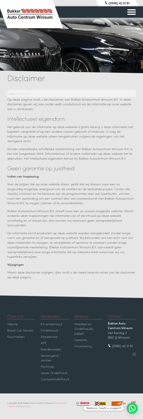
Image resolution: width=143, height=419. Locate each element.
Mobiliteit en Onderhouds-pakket (84, 329)
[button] (132, 408)
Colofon (11, 406)
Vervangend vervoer (49, 357)
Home (12, 93)
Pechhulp (47, 366)
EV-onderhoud (51, 324)
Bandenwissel (51, 349)
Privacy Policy (24, 406)
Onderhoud (49, 330)
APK (43, 343)
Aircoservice (49, 336)
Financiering (83, 346)
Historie (12, 324)
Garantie (80, 339)
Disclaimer (60, 403)
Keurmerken (16, 336)
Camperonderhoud (55, 379)
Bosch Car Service (20, 330)
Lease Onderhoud (54, 372)
